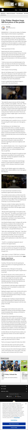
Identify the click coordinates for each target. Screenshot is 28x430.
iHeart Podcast (9, 258)
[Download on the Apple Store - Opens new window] (9, 396)
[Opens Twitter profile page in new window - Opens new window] (7, 29)
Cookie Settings (14, 420)
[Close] (25, 403)
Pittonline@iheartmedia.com (8, 259)
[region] (14, 416)
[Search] (23, 10)
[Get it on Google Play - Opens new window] (18, 397)
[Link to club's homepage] (2, 9)
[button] (14, 92)
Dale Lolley (8, 26)
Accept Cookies (14, 427)
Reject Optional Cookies (14, 423)
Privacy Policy (17, 417)
